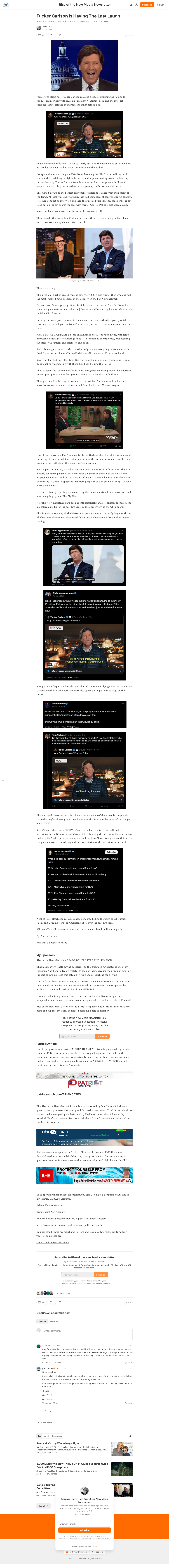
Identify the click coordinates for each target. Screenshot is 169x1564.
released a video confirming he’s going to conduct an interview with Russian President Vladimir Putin (80, 99)
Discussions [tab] (57, 1436)
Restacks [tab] (54, 1321)
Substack (71, 1558)
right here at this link (116, 1160)
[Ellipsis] (131, 1345)
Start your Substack (78, 1552)
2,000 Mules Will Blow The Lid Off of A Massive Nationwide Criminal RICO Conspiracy (72, 1465)
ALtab (45, 1345)
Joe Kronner (47, 1368)
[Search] (130, 4)
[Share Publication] (136, 4)
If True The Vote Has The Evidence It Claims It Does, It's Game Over (66, 1471)
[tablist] (47, 1321)
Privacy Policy (104, 1539)
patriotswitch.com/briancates (65, 1065)
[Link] (33, 955)
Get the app (97, 1552)
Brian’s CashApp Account (50, 1212)
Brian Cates (48, 26)
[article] (84, 1450)
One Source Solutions (113, 1106)
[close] (110, 1487)
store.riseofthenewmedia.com (52, 1242)
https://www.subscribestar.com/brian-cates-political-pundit (69, 1225)
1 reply (48, 1411)
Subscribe (147, 4)
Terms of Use (97, 1536)
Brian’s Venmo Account (49, 1205)
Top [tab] (39, 1436)
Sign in (160, 4)
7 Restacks (68, 1293)
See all (42, 1506)
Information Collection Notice (83, 1539)
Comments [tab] (42, 1321)
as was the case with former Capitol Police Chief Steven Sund (93, 205)
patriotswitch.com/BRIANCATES (58, 1094)
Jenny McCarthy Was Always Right (57, 1443)
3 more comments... (45, 1423)
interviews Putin (45, 834)
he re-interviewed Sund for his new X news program (91, 385)
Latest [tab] (46, 1436)
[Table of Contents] (3, 782)
